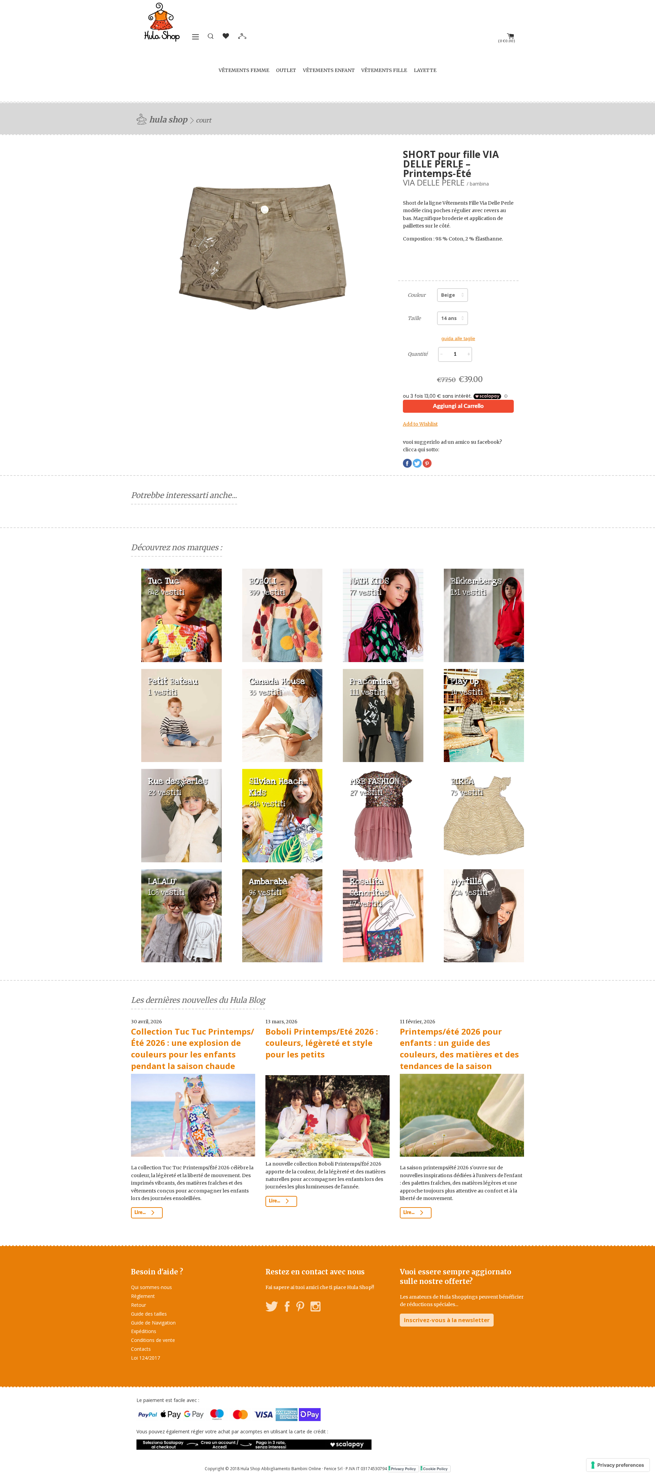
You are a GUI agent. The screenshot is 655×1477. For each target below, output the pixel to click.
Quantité (417, 354)
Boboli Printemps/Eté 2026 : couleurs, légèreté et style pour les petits (321, 1043)
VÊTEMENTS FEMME (244, 70)
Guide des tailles (149, 1314)
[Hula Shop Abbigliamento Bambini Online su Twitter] (271, 1307)
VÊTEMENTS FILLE (384, 70)
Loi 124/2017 (145, 1358)
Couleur (416, 295)
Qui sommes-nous (151, 1287)
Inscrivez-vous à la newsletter (447, 1320)
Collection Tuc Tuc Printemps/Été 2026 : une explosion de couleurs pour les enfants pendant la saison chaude (192, 1048)
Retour (138, 1305)
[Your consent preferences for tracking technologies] (618, 1465)
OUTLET (286, 70)
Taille (414, 318)
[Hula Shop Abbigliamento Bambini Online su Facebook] (287, 1307)
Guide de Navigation (153, 1322)
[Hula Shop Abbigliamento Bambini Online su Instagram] (315, 1307)
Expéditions (143, 1331)
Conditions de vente (153, 1340)
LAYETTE (425, 70)
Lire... (140, 1212)
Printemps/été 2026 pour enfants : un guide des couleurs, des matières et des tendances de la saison (459, 1048)
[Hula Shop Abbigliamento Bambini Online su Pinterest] (300, 1307)
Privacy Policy (403, 1468)
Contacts (141, 1349)
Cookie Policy (435, 1468)
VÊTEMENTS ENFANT (329, 70)
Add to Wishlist (420, 424)
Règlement (143, 1296)
